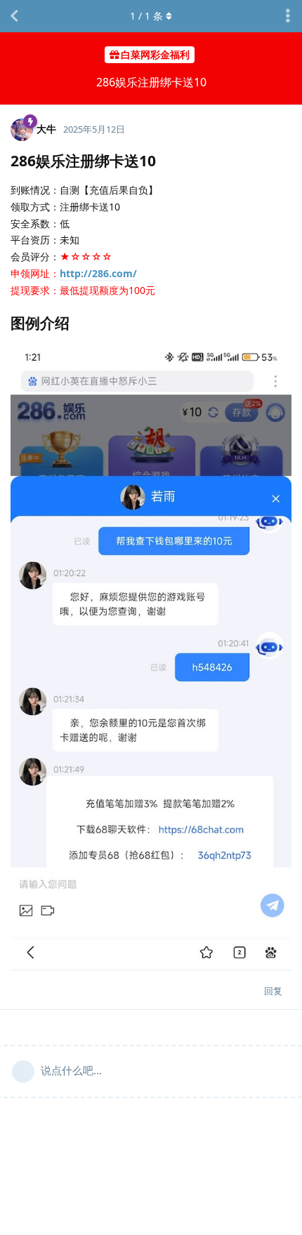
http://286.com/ (98, 273)
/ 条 (146, 15)
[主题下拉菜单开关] (288, 16)
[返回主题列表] (14, 16)
